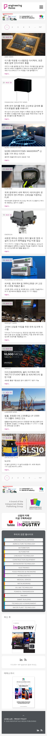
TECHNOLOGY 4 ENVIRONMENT (24, 603)
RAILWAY (24, 595)
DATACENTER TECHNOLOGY (24, 564)
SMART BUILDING (24, 599)
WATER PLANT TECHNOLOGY (24, 607)
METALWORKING (23, 583)
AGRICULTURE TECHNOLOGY (24, 544)
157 (40, 27)
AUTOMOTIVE (24, 552)
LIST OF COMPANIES (12, 723)
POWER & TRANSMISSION (24, 591)
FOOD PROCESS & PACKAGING (24, 572)
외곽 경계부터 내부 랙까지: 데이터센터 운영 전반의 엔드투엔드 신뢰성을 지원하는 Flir (24, 195)
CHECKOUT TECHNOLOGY (24, 556)
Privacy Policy (20, 719)
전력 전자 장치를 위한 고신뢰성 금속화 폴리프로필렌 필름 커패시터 (24, 107)
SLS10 (7, 461)
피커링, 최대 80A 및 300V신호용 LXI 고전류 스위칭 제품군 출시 (23, 284)
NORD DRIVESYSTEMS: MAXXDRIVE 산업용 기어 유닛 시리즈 (23, 152)
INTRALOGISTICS (24, 575)
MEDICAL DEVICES (24, 579)
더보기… (7, 74)
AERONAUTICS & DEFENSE (24, 540)
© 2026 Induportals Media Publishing (20, 721)
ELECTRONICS (24, 568)
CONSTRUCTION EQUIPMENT (24, 560)
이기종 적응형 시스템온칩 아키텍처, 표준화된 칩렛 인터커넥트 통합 (23, 61)
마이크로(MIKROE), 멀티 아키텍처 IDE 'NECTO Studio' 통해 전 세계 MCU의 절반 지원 (24, 374)
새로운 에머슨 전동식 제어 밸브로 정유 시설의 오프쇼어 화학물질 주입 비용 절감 (24, 239)
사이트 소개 (8, 719)
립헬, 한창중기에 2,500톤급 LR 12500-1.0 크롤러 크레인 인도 (22, 417)
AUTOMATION (23, 548)
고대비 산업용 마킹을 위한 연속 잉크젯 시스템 (24, 328)
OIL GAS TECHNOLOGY (24, 587)
